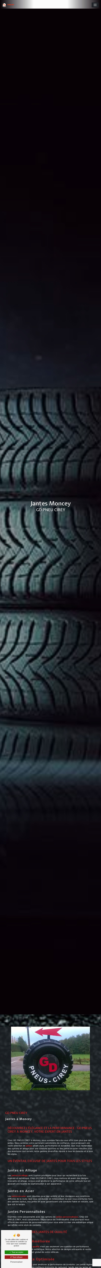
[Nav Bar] (95, 4)
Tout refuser (17, 1257)
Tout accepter (17, 1252)
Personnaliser (16, 1262)
